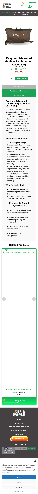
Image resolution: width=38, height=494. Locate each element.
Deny (19, 482)
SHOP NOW (19, 438)
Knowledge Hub (19, 430)
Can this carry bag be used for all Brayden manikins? (19, 212)
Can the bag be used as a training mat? (18, 228)
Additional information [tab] (19, 91)
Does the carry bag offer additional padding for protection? (18, 219)
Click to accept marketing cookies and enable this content (8, 450)
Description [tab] (19, 87)
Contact (19, 434)
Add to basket (22, 78)
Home (4, 12)
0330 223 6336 (19, 444)
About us (19, 423)
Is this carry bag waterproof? (14, 234)
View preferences (19, 487)
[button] (35, 460)
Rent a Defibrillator (19, 427)
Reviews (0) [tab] (19, 95)
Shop (11, 12)
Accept (19, 477)
